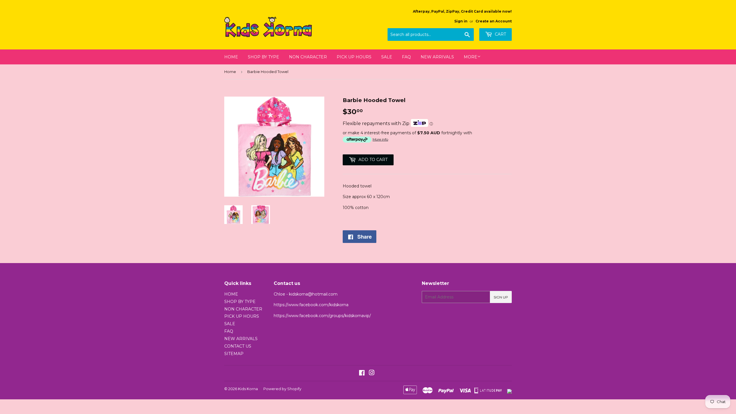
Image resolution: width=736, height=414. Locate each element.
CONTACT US (237, 346)
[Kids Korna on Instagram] (372, 373)
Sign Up (501, 297)
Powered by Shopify (282, 388)
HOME (231, 57)
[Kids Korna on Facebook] (362, 373)
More (470, 57)
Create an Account (494, 21)
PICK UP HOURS (354, 57)
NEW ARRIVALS (437, 57)
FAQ (406, 57)
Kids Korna (248, 388)
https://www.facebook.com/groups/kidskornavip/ (322, 315)
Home (230, 71)
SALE (386, 57)
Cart (500, 34)
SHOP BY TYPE (263, 57)
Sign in (460, 21)
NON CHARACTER (308, 57)
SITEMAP (234, 353)
